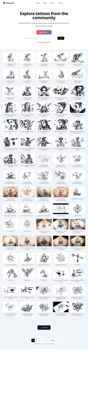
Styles (45, 3)
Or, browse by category (44, 42)
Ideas (38, 3)
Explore (52, 3)
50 (47, 340)
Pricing (60, 3)
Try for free (43, 32)
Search (61, 38)
